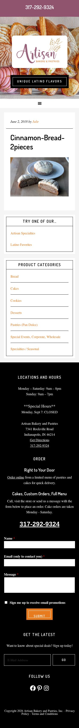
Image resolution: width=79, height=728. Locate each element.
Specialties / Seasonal (25, 349)
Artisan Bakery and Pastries (39, 51)
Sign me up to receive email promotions (37, 602)
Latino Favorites (21, 244)
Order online (15, 477)
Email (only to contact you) (24, 556)
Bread (15, 276)
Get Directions (39, 440)
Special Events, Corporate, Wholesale (35, 336)
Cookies (16, 300)
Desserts (16, 312)
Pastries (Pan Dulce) (24, 324)
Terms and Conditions (45, 714)
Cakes (15, 288)
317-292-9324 (39, 7)
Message (11, 574)
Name (9, 538)
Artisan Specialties (23, 233)
